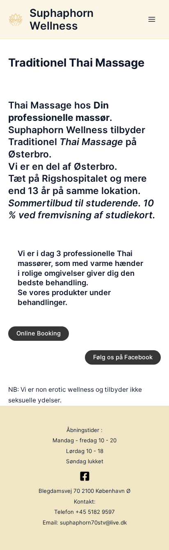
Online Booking (38, 333)
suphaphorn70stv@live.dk (93, 522)
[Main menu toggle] (152, 19)
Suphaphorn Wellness (62, 19)
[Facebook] (85, 476)
